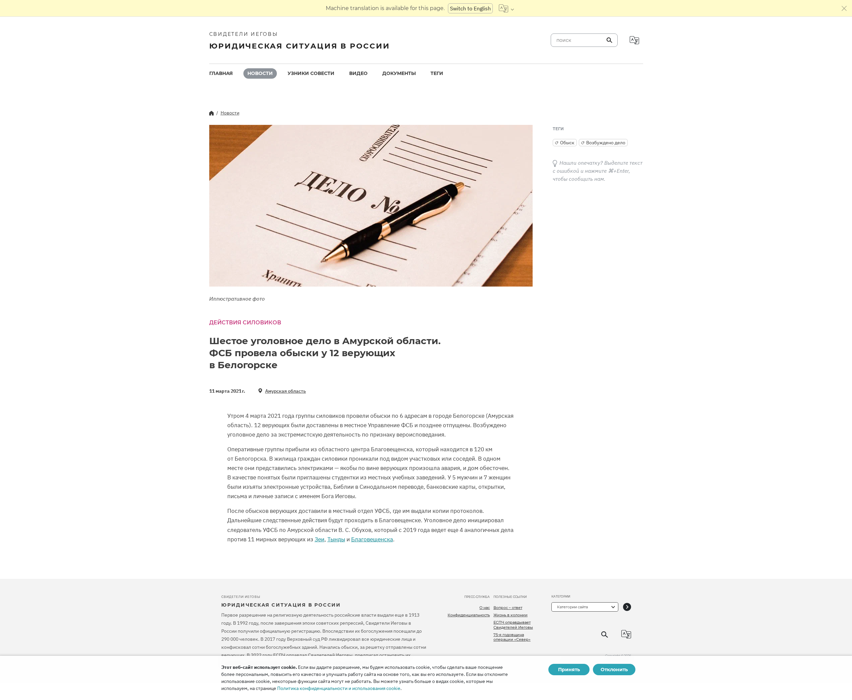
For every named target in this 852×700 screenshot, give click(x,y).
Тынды (336, 539)
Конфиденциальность (469, 615)
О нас (484, 607)
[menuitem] (221, 73)
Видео (358, 73)
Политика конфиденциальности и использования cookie (338, 688)
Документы (399, 73)
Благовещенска (372, 539)
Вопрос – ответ (507, 607)
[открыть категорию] (627, 606)
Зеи (319, 539)
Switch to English (470, 8)
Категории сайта (572, 607)
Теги (437, 73)
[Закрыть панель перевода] (844, 8)
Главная (221, 73)
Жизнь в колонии (510, 615)
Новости (260, 73)
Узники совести (311, 73)
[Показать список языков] (506, 8)
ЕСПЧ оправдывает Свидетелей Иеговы (513, 624)
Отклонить (614, 670)
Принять (569, 670)
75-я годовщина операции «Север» (512, 637)
